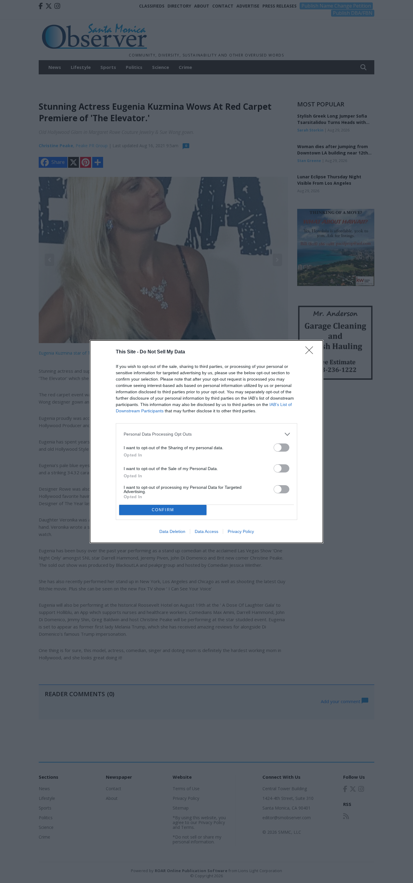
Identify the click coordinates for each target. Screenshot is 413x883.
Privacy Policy (241, 531)
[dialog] (206, 441)
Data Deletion (172, 531)
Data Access (206, 531)
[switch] (281, 447)
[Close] (311, 352)
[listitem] (206, 434)
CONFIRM (163, 510)
